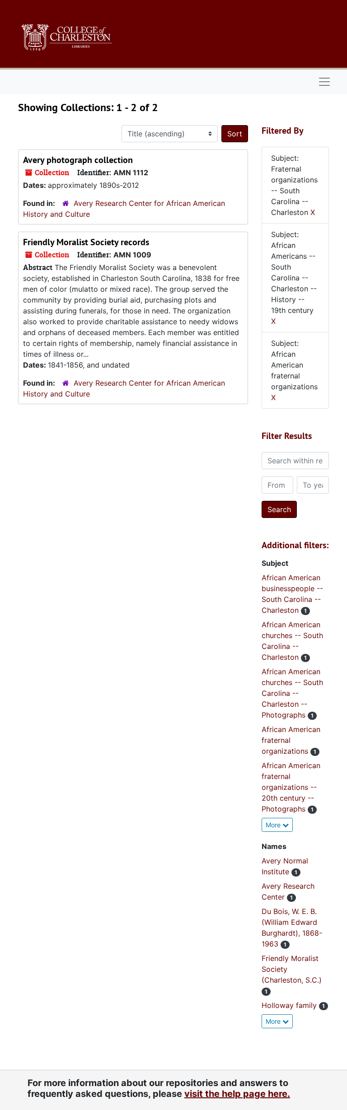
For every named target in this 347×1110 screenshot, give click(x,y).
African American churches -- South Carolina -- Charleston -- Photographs (292, 693)
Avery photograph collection (78, 160)
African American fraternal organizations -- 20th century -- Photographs (291, 787)
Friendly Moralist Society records (86, 242)
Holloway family (290, 1005)
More (274, 825)
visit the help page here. (237, 1093)
